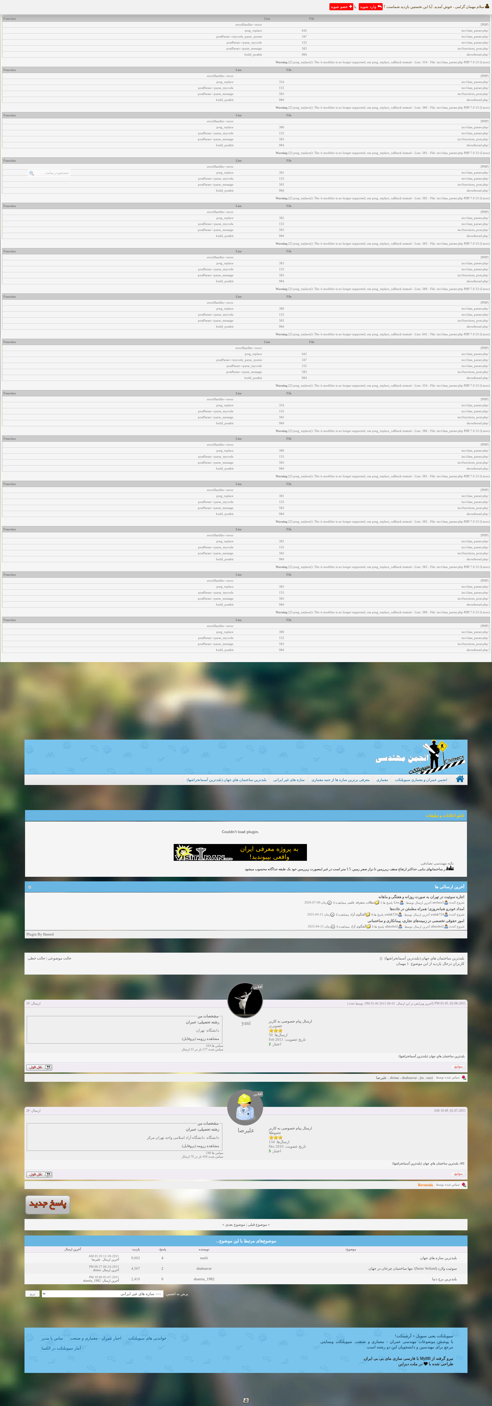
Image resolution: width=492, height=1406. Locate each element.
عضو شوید (340, 7)
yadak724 (437, 905)
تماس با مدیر (52, 1338)
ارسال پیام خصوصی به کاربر (290, 1021)
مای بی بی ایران (377, 1358)
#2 (28, 1111)
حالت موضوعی (59, 958)
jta (422, 1078)
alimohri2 (437, 917)
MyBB (425, 1358)
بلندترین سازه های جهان (438, 1258)
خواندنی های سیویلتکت (147, 1338)
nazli (204, 1258)
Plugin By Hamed (40, 934)
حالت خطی (36, 958)
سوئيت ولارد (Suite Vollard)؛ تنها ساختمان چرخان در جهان (412, 1268)
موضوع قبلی (257, 1224)
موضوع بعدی (235, 1224)
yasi (351, 1003)
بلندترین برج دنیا (444, 1279)
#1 (28, 1003)
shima (394, 1078)
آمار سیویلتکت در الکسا (61, 1348)
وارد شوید (369, 7)
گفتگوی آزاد (358, 905)
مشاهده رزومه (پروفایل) (200, 1038)
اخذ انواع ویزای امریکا (448, 924)
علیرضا (381, 1078)
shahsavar (409, 1078)
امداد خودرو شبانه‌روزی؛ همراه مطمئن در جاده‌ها (427, 900)
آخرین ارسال (110, 1259)
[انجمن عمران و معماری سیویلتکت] (420, 772)
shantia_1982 (204, 1279)
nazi (430, 1078)
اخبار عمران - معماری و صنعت (95, 1338)
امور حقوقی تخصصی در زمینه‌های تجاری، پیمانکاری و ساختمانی (416, 912)
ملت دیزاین (408, 1364)
